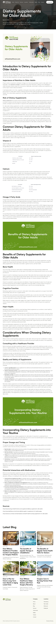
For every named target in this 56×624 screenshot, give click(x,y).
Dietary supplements (7, 100)
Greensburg (46, 601)
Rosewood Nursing (49, 620)
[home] (7, 2)
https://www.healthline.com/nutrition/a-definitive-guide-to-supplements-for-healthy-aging (22, 511)
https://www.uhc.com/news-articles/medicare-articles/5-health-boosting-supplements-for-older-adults (25, 513)
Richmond (46, 606)
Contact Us (49, 2)
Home (13, 2)
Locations (26, 2)
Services (21, 2)
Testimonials (31, 2)
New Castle (46, 603)
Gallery (36, 2)
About (34, 603)
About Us (17, 2)
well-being (49, 72)
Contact (34, 617)
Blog (39, 2)
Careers (42, 2)
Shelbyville (46, 608)
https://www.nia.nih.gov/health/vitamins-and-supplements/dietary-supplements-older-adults (23, 508)
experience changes (15, 84)
